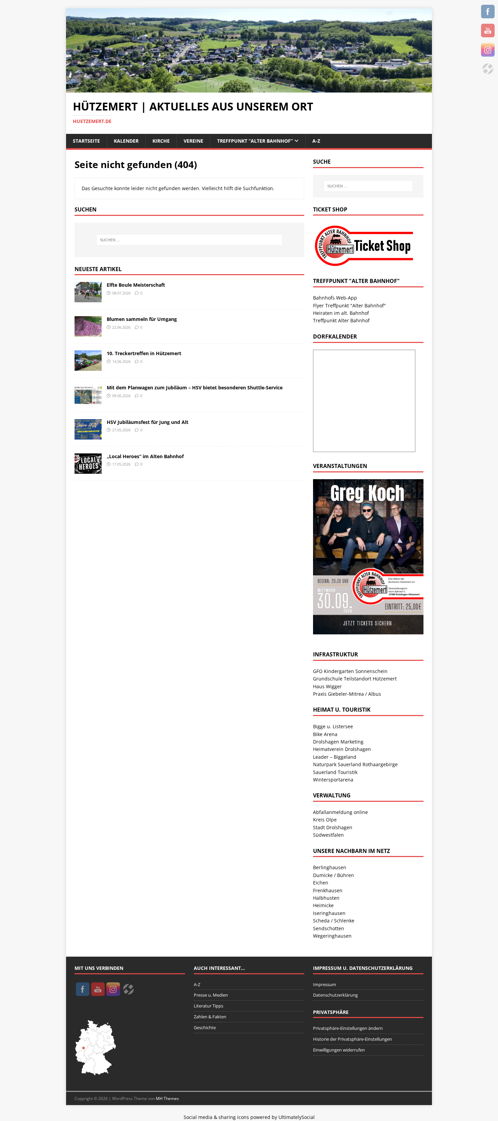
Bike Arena (325, 734)
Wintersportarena (333, 779)
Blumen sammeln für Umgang (142, 319)
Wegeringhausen (332, 936)
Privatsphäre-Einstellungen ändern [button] (348, 1028)
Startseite (86, 141)
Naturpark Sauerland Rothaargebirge (355, 764)
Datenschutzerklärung (335, 995)
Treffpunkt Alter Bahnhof (341, 320)
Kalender (126, 141)
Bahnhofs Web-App (335, 297)
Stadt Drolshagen (332, 827)
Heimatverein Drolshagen (342, 749)
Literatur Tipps (208, 1006)
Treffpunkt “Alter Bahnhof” (255, 141)
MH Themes (167, 1098)
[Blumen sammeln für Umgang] (88, 332)
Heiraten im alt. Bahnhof (341, 313)
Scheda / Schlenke (333, 920)
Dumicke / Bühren (333, 875)
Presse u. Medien (211, 995)
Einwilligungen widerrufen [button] (339, 1050)
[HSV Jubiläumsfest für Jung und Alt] (88, 435)
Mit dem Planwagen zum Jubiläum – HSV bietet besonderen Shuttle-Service (195, 387)
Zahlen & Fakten (210, 1017)
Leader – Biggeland (334, 757)
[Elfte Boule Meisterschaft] (88, 298)
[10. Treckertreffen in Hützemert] (88, 367)
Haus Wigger (327, 686)
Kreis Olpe (325, 819)
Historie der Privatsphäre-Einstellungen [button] (352, 1039)
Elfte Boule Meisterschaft (136, 285)
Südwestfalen (328, 835)
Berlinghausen (329, 867)
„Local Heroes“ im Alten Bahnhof (145, 456)
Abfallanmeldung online (340, 812)
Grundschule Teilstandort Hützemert (355, 678)
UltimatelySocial (296, 1117)
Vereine (193, 141)
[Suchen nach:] (189, 240)
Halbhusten (326, 898)
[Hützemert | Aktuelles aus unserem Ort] (249, 88)
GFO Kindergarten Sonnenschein (350, 671)
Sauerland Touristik (335, 772)
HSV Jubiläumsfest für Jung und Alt (147, 422)
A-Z (316, 141)
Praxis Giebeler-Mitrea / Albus (347, 694)
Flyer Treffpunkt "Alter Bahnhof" (349, 305)
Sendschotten (328, 928)
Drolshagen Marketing (338, 741)
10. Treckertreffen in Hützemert (144, 353)
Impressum (324, 984)
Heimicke (323, 905)
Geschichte (205, 1027)
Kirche (161, 141)
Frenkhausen (328, 890)
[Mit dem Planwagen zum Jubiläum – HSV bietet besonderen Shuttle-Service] (88, 401)
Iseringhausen (329, 913)
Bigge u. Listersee (333, 726)
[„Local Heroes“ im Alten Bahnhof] (88, 469)
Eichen (320, 882)
